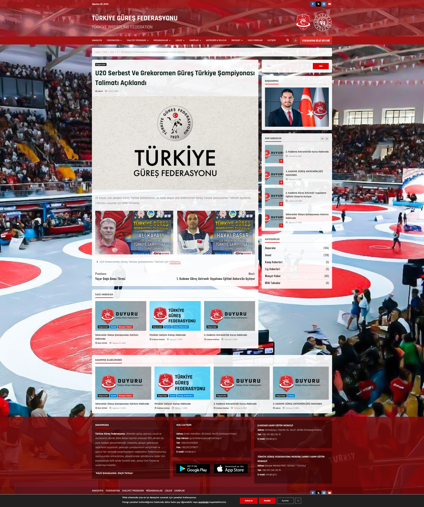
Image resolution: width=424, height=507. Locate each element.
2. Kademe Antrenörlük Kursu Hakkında (225, 335)
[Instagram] (323, 4)
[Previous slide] (322, 139)
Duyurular (101, 64)
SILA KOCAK (102, 343)
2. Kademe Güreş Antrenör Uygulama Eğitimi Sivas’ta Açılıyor (274, 154)
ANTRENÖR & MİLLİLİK (216, 40)
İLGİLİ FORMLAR (255, 40)
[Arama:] (289, 66)
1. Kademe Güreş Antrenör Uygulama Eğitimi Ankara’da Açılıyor (216, 276)
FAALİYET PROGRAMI (136, 40)
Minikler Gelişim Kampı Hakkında (168, 335)
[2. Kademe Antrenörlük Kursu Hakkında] (229, 316)
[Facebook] (312, 4)
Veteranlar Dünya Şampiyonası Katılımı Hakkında (274, 175)
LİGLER (179, 40)
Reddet (267, 500)
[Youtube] (329, 4)
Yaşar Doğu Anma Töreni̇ (110, 276)
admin (100, 91)
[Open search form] (288, 40)
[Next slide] (327, 139)
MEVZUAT (236, 40)
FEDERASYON (113, 40)
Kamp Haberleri (180, 327)
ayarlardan (203, 502)
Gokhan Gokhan (158, 339)
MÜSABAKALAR (161, 40)
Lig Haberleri (272, 269)
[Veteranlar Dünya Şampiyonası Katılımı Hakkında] (120, 316)
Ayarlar (285, 500)
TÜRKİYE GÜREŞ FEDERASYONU (135, 18)
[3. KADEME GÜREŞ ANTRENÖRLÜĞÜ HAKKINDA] (301, 383)
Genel (113, 327)
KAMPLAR (194, 40)
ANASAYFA (97, 40)
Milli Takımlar (273, 283)
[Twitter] (318, 4)
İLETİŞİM (271, 40)
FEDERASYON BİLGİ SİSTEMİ (316, 40)
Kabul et (249, 500)
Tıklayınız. (175, 262)
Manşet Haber (125, 327)
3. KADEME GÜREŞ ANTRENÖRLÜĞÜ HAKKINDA (297, 404)
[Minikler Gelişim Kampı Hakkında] (175, 316)
